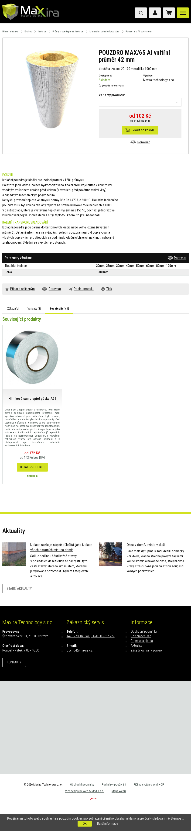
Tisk (109, 289)
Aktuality (136, 646)
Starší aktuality (19, 589)
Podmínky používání (114, 784)
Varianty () (34, 308)
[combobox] (140, 102)
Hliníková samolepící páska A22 (32, 399)
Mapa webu (119, 791)
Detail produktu (32, 467)
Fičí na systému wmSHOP (149, 784)
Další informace (107, 823)
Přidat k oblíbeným (22, 289)
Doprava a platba (142, 641)
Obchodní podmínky (144, 632)
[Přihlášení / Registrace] (155, 12)
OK (84, 823)
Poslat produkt (84, 289)
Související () (59, 308)
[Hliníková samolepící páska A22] (32, 357)
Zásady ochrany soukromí (148, 650)
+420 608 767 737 (103, 636)
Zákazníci (13, 308)
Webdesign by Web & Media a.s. (84, 791)
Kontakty (14, 662)
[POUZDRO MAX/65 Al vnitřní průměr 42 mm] (51, 88)
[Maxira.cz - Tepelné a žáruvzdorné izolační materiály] (30, 22)
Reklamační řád (141, 636)
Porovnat (143, 142)
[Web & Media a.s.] (93, 800)
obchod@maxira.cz (79, 650)
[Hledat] (141, 12)
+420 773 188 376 (78, 636)
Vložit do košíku (143, 130)
